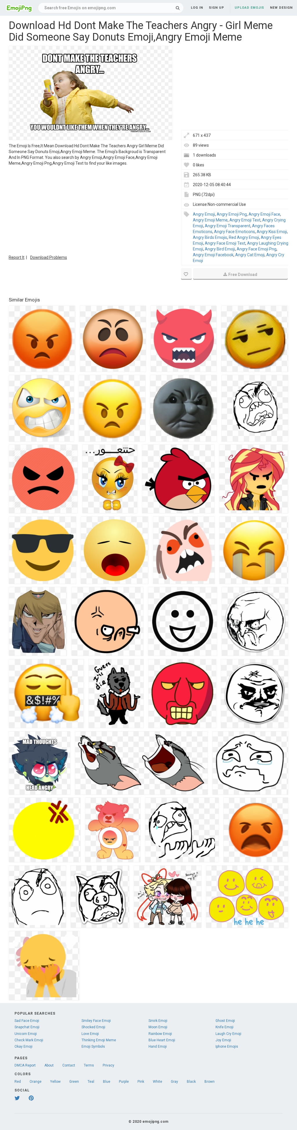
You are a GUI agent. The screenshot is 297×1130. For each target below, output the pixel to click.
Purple (124, 1082)
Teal (91, 1082)
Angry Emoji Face (264, 214)
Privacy (108, 1065)
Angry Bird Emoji (220, 249)
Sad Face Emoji (27, 1021)
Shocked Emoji (93, 1027)
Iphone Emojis (226, 1046)
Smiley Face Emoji (96, 1021)
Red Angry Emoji (244, 237)
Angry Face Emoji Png (256, 249)
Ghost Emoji (225, 1021)
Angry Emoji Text (244, 220)
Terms (89, 1065)
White (157, 1082)
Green (74, 1082)
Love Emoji (90, 1034)
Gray (174, 1082)
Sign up (216, 8)
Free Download (242, 274)
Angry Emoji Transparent (227, 226)
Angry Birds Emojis (210, 237)
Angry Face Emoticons (234, 231)
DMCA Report (25, 1065)
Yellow (55, 1082)
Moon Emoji (157, 1027)
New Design (281, 8)
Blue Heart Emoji (161, 1040)
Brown (209, 1082)
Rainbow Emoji (160, 1034)
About (49, 1065)
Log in (197, 8)
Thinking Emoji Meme (99, 1040)
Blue (106, 1082)
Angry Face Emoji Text (225, 243)
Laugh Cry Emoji (228, 1034)
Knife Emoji (224, 1027)
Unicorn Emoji (26, 1034)
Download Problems (48, 257)
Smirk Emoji (157, 1021)
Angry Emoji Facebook (213, 254)
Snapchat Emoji (27, 1027)
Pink (140, 1082)
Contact (68, 1065)
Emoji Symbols (93, 1046)
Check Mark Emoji (29, 1040)
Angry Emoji (204, 214)
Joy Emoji (223, 1040)
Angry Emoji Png (232, 214)
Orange (35, 1082)
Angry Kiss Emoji (272, 231)
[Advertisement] (90, 209)
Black (191, 1082)
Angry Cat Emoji (250, 254)
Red (18, 1082)
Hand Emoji (157, 1046)
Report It (16, 257)
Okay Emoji (23, 1046)
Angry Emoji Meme (210, 220)
